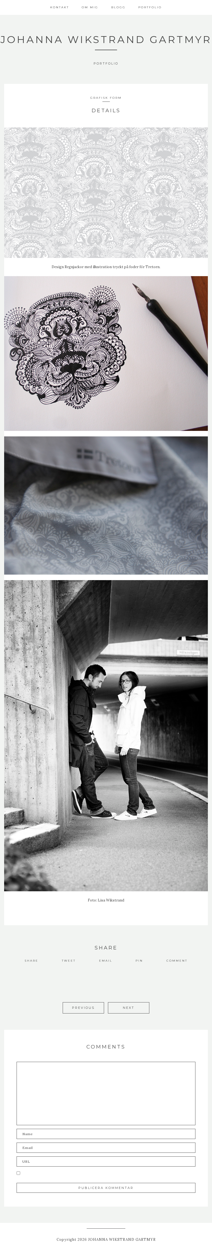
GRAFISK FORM (106, 98)
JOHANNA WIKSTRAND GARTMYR (106, 39)
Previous (83, 1008)
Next (128, 1008)
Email (105, 960)
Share (31, 960)
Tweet (69, 960)
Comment (176, 960)
